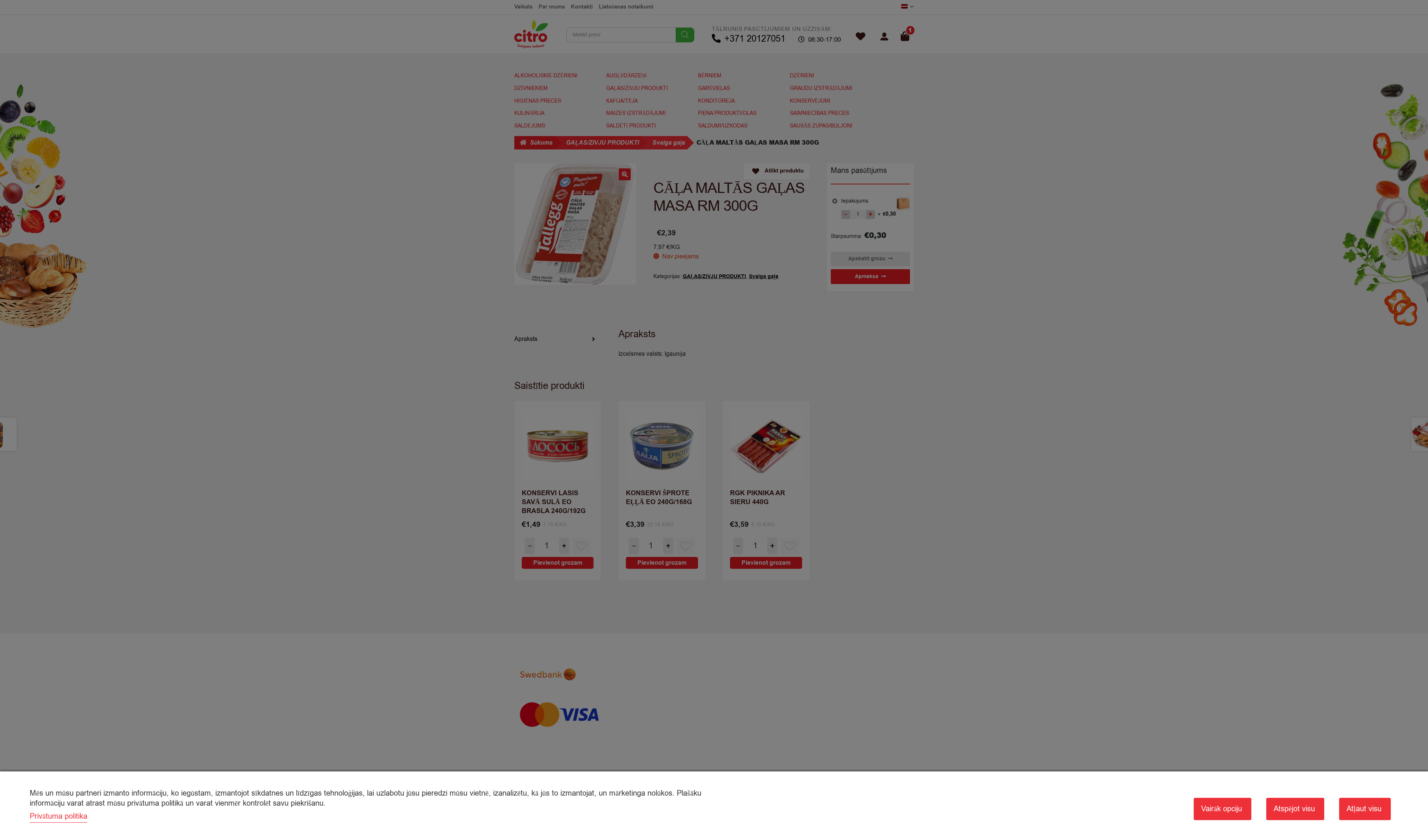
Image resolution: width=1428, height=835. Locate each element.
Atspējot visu (1294, 809)
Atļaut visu (1364, 809)
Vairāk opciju (1221, 809)
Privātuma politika (58, 816)
